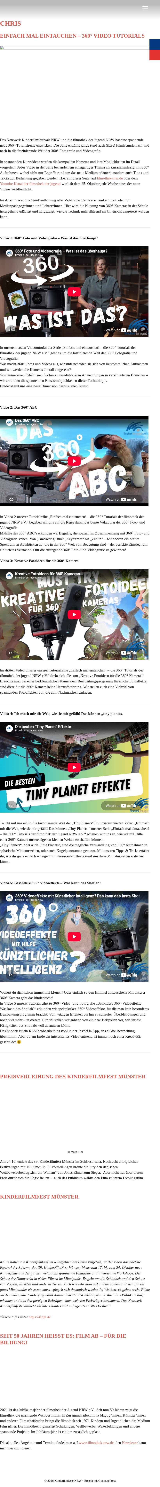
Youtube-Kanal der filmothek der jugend (30, 184)
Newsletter (130, 1443)
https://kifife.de (40, 1317)
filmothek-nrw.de (110, 178)
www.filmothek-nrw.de (96, 1443)
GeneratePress (107, 1480)
